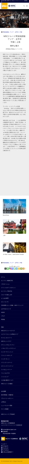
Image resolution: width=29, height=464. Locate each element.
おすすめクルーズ (6, 309)
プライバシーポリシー (7, 398)
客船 (2, 327)
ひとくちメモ (4, 302)
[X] (5, 269)
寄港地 (3, 319)
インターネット (5, 359)
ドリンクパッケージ (6, 362)
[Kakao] (19, 269)
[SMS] (14, 269)
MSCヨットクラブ (6, 341)
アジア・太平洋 (14, 32)
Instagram (5, 446)
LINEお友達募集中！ (8, 452)
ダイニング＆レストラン (8, 345)
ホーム (3, 277)
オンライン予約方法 (6, 291)
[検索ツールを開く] (24, 6)
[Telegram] (17, 269)
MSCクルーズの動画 (6, 383)
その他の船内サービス (7, 380)
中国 (21, 32)
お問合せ (3, 402)
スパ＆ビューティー (6, 369)
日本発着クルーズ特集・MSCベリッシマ (12, 305)
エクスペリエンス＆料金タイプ (9, 334)
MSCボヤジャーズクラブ (8, 330)
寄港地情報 (6, 32)
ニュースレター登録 (6, 405)
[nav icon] (27, 5)
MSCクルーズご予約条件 (8, 414)
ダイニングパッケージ (7, 366)
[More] (23, 269)
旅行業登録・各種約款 (7, 395)
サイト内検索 (4, 409)
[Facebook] (12, 269)
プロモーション (5, 284)
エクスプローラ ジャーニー (18, 0)
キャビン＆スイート (6, 337)
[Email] (21, 269)
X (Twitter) (6, 450)
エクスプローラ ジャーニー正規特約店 (11, 425)
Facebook (5, 448)
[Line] (8, 269)
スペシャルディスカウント (8, 287)
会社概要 (3, 391)
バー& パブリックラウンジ (8, 348)
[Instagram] (10, 269)
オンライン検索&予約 (7, 280)
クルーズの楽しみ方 (6, 294)
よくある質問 (4, 298)
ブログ (3, 316)
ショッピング (4, 376)
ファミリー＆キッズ (6, 355)
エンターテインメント (7, 352)
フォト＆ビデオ (5, 373)
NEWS (3, 312)
